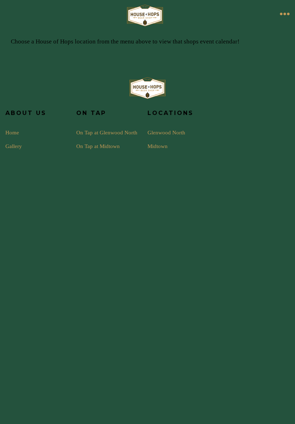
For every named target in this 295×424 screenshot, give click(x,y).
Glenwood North (166, 132)
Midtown (158, 146)
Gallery (13, 146)
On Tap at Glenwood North (106, 132)
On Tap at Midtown (98, 146)
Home (12, 132)
